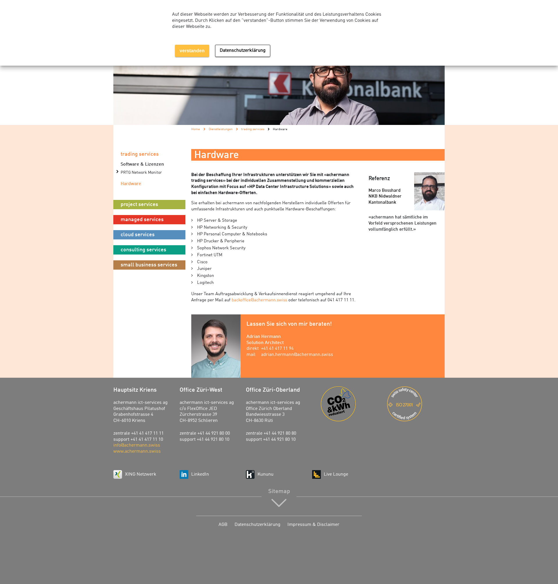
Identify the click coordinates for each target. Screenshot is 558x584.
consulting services (143, 249)
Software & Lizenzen (142, 164)
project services (139, 204)
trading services (140, 154)
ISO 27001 (416, 403)
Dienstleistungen (221, 129)
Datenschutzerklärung (257, 524)
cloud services (138, 234)
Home (195, 129)
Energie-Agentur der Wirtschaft (349, 403)
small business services (149, 265)
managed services (142, 219)
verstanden (192, 50)
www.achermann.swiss (137, 451)
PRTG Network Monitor (141, 173)
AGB (223, 524)
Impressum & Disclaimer (313, 524)
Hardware (131, 184)
